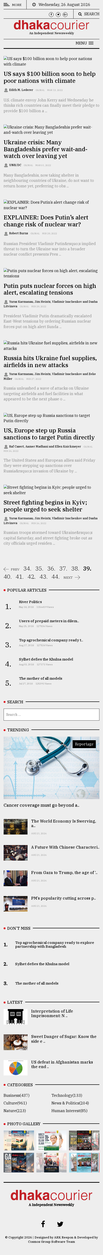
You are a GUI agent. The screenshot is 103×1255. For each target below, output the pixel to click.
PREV (15, 569)
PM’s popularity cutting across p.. (63, 898)
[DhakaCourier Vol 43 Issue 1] (51, 1169)
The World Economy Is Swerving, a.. (63, 823)
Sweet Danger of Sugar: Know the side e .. (64, 1038)
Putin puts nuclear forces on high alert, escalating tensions (50, 289)
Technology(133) (67, 1095)
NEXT (68, 577)
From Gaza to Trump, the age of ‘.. (64, 872)
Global (40, 90)
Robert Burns (19, 233)
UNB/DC (15, 165)
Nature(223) (15, 1110)
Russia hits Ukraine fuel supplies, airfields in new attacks (50, 361)
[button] (84, 43)
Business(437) (16, 1095)
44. (56, 576)
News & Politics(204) (70, 1103)
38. (75, 568)
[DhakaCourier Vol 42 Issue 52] (84, 1169)
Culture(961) (15, 1103)
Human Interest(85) (69, 1110)
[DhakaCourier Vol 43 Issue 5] (19, 1147)
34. (27, 568)
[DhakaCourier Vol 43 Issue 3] (84, 1147)
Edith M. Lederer (21, 90)
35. (39, 568)
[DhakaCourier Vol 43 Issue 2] (19, 1169)
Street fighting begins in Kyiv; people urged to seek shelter (45, 506)
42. (32, 576)
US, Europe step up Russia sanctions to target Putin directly (49, 433)
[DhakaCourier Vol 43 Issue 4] (51, 1147)
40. (8, 576)
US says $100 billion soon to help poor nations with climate (50, 77)
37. (63, 568)
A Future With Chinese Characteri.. (65, 847)
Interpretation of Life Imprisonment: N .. (52, 1013)
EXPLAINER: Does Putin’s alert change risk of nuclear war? (46, 220)
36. (51, 568)
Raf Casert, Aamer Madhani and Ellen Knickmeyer (45, 446)
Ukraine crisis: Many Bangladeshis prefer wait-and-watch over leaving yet (45, 149)
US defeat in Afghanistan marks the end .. (62, 1064)
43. (44, 576)
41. (20, 576)
